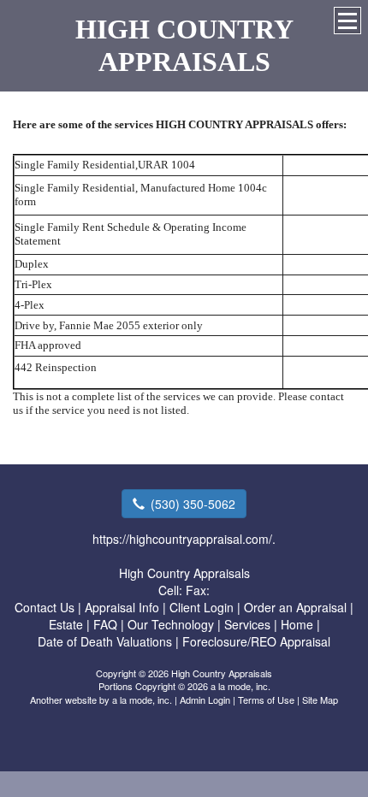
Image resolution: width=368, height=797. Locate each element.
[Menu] (347, 20)
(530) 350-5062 (193, 503)
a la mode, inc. (142, 699)
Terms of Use (266, 699)
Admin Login (205, 699)
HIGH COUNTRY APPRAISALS (184, 45)
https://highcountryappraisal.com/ (182, 538)
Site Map (320, 699)
